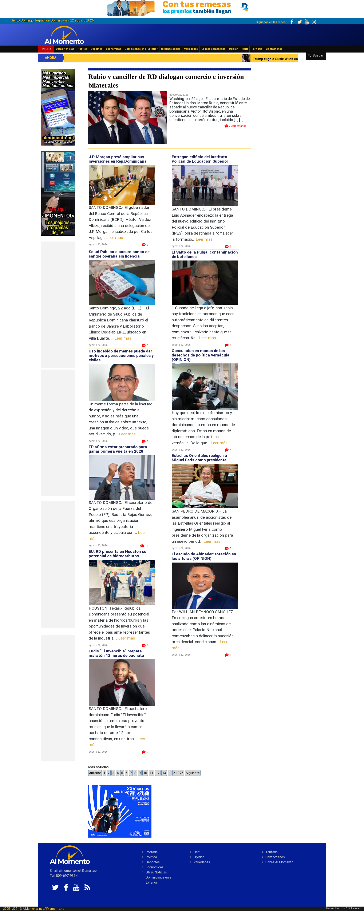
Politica (151, 857)
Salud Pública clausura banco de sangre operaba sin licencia (119, 254)
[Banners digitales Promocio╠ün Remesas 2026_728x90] (182, 7)
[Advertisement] (58, 305)
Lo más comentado (213, 48)
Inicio (46, 49)
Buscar (318, 55)
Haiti (197, 852)
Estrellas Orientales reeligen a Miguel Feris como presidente (199, 457)
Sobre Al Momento (279, 862)
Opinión (233, 48)
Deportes (96, 48)
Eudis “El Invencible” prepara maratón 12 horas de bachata (116, 653)
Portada (152, 852)
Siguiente (193, 773)
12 (158, 773)
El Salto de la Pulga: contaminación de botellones (205, 254)
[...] (241, 119)
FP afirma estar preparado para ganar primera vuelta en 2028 (118, 449)
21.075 (178, 773)
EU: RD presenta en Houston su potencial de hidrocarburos (117, 553)
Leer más (114, 237)
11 (151, 773)
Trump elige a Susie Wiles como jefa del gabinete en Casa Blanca (212, 59)
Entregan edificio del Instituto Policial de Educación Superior (200, 159)
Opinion (199, 857)
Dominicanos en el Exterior (141, 48)
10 (145, 773)
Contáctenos (274, 48)
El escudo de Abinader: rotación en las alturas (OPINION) (204, 556)
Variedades (191, 48)
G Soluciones (353, 908)
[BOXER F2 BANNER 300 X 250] (119, 811)
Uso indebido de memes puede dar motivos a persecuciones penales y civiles (121, 355)
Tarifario (256, 48)
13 (164, 773)
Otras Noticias (65, 48)
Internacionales (171, 48)
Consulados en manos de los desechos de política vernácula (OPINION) (200, 355)
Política (82, 48)
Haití (245, 48)
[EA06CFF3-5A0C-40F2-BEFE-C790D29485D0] (58, 193)
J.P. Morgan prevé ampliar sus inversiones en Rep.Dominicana (118, 159)
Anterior (95, 773)
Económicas (113, 48)
